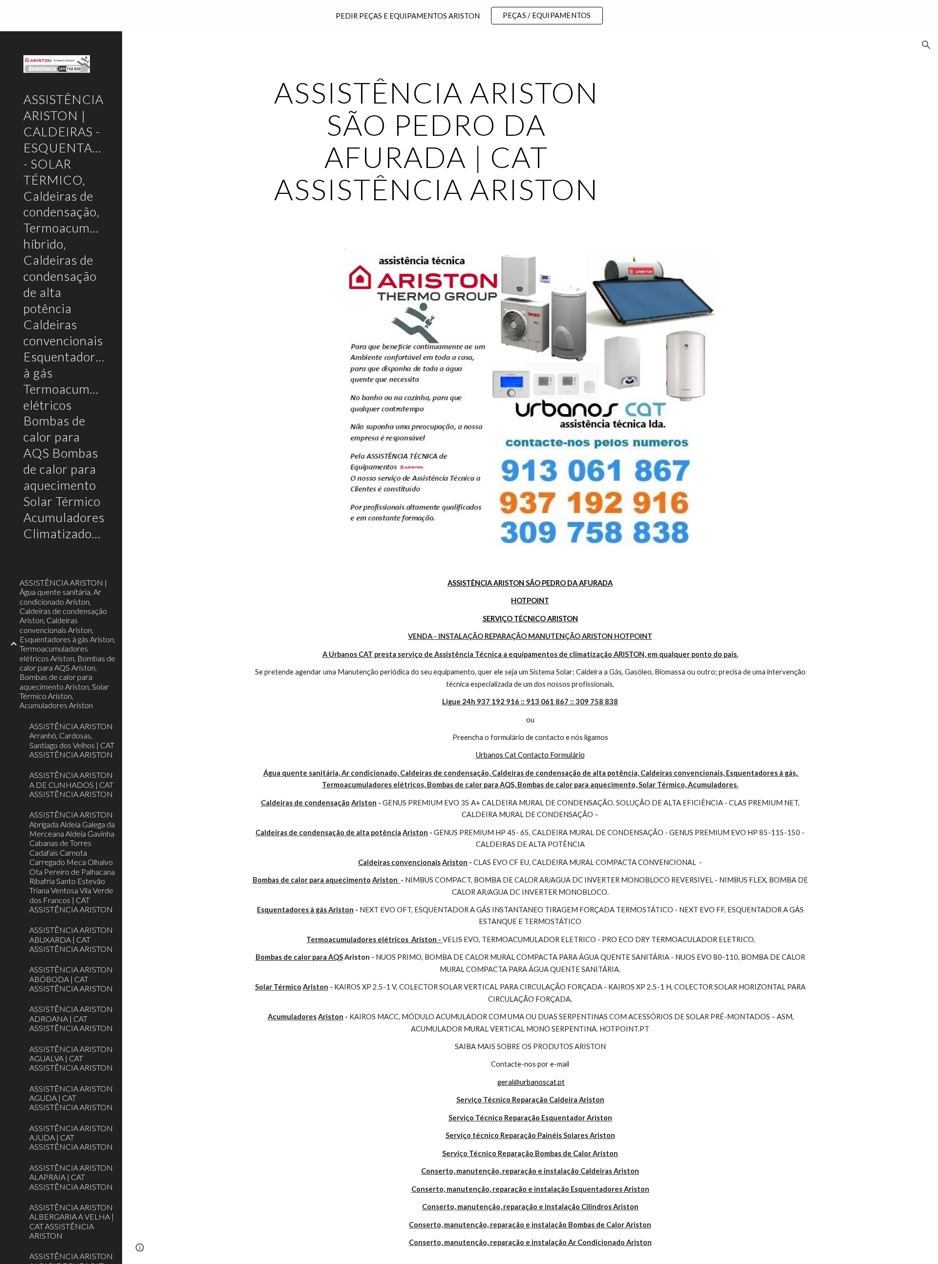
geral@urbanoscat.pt (531, 1082)
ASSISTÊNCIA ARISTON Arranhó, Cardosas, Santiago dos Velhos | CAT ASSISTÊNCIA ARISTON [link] (71, 740)
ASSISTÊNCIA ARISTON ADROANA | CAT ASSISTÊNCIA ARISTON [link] (71, 1018)
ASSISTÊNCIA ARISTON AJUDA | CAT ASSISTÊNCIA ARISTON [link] (71, 1137)
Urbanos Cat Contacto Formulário (530, 755)
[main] (436, 140)
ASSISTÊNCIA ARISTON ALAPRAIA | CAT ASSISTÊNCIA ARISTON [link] (71, 1177)
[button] (926, 45)
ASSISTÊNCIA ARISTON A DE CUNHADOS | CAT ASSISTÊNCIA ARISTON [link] (71, 784)
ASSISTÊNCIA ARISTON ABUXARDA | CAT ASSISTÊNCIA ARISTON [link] (71, 939)
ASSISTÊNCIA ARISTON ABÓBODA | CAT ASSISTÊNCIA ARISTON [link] (71, 979)
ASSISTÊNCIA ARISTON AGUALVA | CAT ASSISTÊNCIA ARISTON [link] (71, 1058)
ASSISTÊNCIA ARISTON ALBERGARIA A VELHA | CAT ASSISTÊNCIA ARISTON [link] (71, 1221)
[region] (469, 15)
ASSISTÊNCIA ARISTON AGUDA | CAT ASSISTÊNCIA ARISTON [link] (71, 1098)
